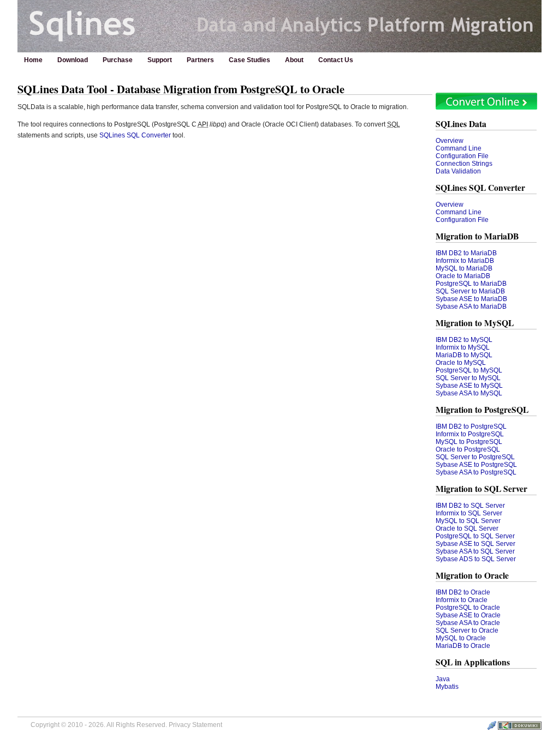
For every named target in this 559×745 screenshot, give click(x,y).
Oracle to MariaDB (463, 276)
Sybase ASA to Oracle (468, 623)
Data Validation (458, 171)
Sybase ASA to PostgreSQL (476, 472)
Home (33, 60)
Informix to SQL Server (469, 513)
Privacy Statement (195, 725)
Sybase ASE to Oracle (468, 615)
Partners (200, 60)
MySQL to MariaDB (464, 268)
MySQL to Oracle (461, 638)
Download (72, 60)
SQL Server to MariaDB (470, 291)
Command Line (458, 148)
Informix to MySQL (463, 347)
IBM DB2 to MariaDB (466, 253)
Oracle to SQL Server (467, 528)
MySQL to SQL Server (468, 521)
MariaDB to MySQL (464, 355)
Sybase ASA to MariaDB (471, 306)
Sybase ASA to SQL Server (475, 551)
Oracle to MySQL (461, 363)
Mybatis (447, 686)
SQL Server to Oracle (467, 630)
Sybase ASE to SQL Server (475, 544)
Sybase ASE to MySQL (469, 385)
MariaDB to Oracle (463, 646)
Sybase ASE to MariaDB (471, 299)
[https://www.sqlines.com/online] (486, 107)
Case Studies (249, 60)
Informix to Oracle (461, 600)
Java (443, 679)
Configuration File (462, 156)
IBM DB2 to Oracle (463, 592)
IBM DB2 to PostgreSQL (471, 426)
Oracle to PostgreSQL (468, 449)
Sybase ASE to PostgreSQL (476, 464)
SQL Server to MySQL (468, 378)
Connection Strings (464, 163)
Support (159, 60)
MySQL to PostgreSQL (469, 442)
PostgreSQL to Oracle (468, 607)
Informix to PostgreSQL (470, 434)
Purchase (118, 60)
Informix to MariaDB (465, 261)
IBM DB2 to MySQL (464, 340)
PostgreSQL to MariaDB (471, 283)
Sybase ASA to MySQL (469, 393)
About (294, 60)
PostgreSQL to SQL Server (475, 536)
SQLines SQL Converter (135, 135)
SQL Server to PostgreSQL (475, 457)
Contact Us (335, 60)
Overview (449, 141)
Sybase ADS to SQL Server (476, 559)
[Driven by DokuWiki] (520, 727)
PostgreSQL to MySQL (469, 370)
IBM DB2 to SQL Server (470, 505)
